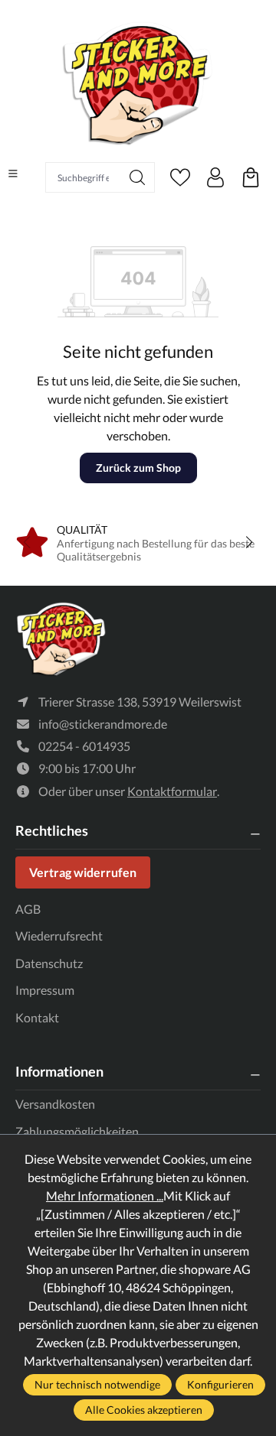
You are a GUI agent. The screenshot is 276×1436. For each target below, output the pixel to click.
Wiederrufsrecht (59, 935)
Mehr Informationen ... (104, 1195)
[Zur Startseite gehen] (138, 83)
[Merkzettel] (180, 177)
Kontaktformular (172, 791)
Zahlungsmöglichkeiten (77, 1131)
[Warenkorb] (251, 177)
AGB (28, 909)
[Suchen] (137, 177)
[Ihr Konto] (215, 177)
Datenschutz (49, 963)
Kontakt (37, 1017)
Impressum (44, 990)
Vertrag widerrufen (82, 872)
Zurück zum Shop (138, 467)
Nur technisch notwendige (97, 1384)
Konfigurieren (220, 1384)
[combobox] (83, 177)
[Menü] (13, 173)
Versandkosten (55, 1103)
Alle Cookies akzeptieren (143, 1409)
